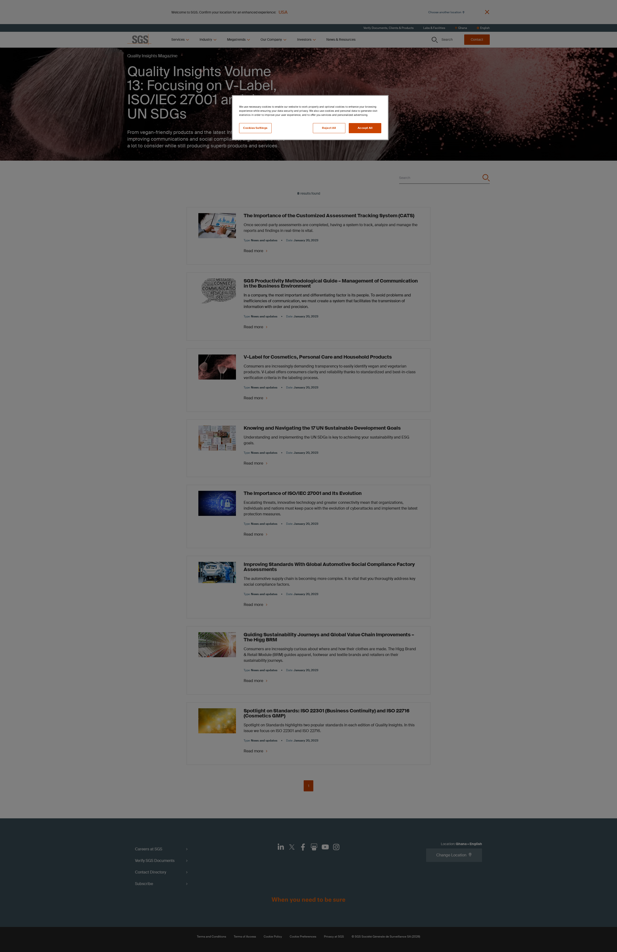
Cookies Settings (255, 128)
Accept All (365, 128)
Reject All (329, 128)
